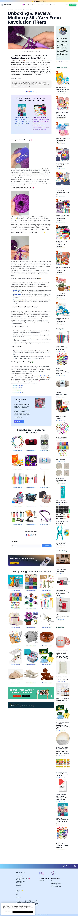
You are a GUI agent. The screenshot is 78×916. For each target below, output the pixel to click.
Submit (47, 546)
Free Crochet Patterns (55, 882)
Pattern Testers (19, 887)
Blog (9, 9)
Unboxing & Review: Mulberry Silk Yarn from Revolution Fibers (24, 9)
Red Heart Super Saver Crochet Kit (41, 127)
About (17, 891)
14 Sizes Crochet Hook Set (39, 125)
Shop (52, 880)
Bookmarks (18, 885)
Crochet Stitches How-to (56, 886)
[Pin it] (29, 91)
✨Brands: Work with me (61, 62)
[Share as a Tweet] (31, 91)
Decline (18, 911)
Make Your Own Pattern (56, 883)
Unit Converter (19, 884)
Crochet (27, 531)
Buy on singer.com (60, 573)
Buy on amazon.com (17, 450)
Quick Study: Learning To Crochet (22, 121)
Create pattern (19, 421)
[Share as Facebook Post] (27, 91)
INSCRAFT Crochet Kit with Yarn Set (41, 119)
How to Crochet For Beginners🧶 (23, 878)
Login (66, 4)
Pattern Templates (54, 884)
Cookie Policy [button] (27, 907)
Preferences (8, 911)
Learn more (59, 57)
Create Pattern (19, 879)
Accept (28, 911)
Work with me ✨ (19, 890)
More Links (18, 897)
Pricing (17, 893)
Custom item (42, 880)
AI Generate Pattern (20, 881)
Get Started (72, 5)
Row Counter (19, 882)
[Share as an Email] (33, 91)
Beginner (34, 531)
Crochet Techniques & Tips (21, 119)
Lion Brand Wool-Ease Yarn (39, 129)
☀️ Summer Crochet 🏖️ (39, 1)
